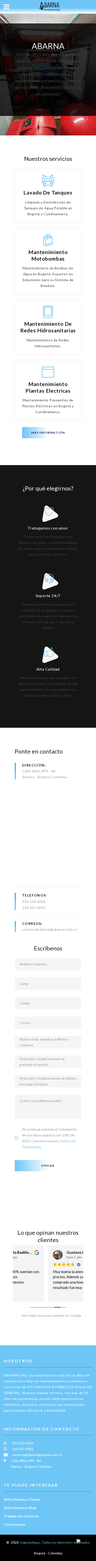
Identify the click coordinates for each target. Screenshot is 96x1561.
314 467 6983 (33, 908)
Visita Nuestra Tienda (22, 1499)
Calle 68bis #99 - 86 (39, 771)
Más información (48, 432)
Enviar (47, 1165)
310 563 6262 (33, 901)
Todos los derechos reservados (66, 1542)
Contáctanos (14, 1524)
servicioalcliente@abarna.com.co (49, 929)
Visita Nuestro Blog (20, 1508)
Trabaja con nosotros (21, 1516)
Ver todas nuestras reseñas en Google (50, 1315)
